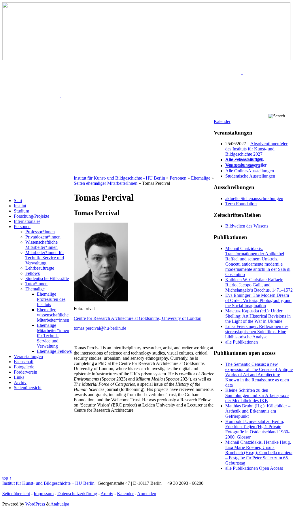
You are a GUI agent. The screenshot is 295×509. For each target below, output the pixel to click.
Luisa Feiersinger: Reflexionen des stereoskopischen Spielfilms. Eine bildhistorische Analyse (256, 331)
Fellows (32, 273)
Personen (22, 226)
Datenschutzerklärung (77, 493)
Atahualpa (59, 503)
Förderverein (25, 372)
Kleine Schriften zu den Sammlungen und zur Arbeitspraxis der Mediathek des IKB (257, 395)
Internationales (27, 221)
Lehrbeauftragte (39, 268)
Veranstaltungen (28, 356)
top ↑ (7, 478)
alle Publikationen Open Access (254, 468)
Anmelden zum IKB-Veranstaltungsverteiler (245, 162)
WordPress (35, 503)
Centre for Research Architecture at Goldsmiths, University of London (137, 318)
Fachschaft (23, 361)
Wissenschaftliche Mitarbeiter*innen (41, 245)
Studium (21, 210)
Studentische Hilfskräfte (47, 278)
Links (19, 377)
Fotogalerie (24, 366)
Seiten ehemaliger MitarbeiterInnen (105, 183)
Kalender (222, 121)
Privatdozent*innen (42, 236)
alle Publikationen (241, 342)
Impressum (44, 493)
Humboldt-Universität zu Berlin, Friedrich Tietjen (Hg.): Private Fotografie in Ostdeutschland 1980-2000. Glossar (257, 429)
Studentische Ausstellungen (250, 176)
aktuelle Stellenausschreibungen (254, 198)
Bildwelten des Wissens (246, 225)
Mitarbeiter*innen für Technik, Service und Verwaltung (44, 257)
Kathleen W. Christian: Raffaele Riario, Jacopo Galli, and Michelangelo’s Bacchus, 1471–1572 (259, 284)
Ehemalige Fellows (54, 351)
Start (18, 200)
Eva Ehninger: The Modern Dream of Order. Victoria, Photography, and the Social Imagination (258, 300)
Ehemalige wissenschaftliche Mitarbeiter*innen (53, 314)
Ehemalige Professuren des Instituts (51, 299)
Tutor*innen (36, 283)
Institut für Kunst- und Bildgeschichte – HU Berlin (48, 483)
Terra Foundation (241, 203)
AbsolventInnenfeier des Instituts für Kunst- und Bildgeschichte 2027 (256, 148)
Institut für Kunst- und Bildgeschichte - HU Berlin (119, 178)
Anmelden (146, 493)
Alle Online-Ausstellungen (249, 170)
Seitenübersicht (27, 387)
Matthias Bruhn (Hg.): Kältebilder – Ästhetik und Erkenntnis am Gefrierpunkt (257, 411)
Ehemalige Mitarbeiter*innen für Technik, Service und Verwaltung (53, 335)
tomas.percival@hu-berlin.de (100, 328)
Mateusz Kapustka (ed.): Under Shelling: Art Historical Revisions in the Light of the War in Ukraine (258, 316)
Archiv (20, 382)
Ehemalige (35, 288)
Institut (20, 205)
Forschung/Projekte (31, 216)
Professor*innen (40, 231)
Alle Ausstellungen (242, 165)
